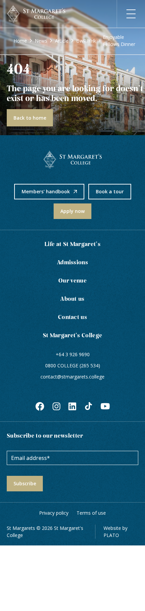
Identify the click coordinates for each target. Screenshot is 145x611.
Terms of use (91, 513)
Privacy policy (53, 513)
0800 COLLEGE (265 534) (72, 365)
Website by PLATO (115, 531)
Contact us (72, 317)
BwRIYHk (86, 41)
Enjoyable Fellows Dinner (119, 40)
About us (72, 299)
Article (61, 41)
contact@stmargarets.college (72, 376)
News (41, 41)
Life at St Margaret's (72, 244)
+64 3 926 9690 (73, 354)
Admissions (72, 263)
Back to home (29, 118)
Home (20, 41)
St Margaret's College (73, 336)
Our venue (72, 281)
